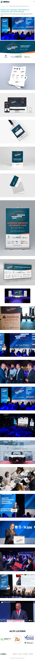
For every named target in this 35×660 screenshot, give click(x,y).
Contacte (31, 654)
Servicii (20, 654)
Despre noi (15, 654)
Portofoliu (25, 654)
